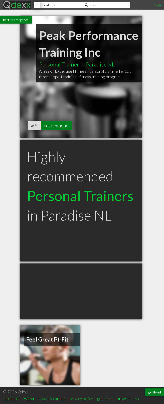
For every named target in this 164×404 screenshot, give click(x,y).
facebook (11, 398)
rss (136, 398)
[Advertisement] (81, 291)
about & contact (52, 398)
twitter (29, 398)
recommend (56, 125)
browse (123, 398)
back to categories (15, 20)
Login (157, 5)
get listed (105, 398)
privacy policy (81, 398)
